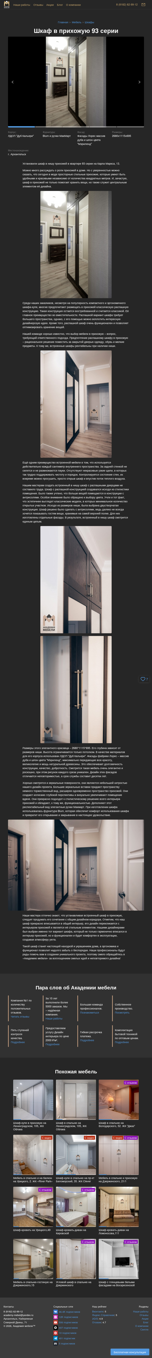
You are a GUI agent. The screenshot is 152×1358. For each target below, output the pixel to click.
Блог (60, 5)
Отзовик (96, 1322)
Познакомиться (89, 1012)
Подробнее (18, 1042)
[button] (144, 679)
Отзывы (38, 5)
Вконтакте (97, 1311)
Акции (50, 5)
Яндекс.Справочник (103, 1315)
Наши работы (21, 5)
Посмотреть (122, 1012)
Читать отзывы (20, 1016)
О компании (73, 5)
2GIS (95, 1318)
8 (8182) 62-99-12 (127, 4)
